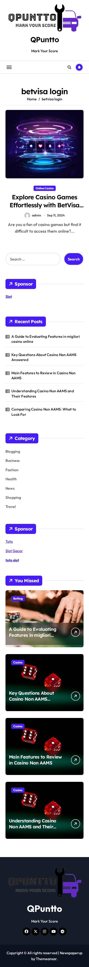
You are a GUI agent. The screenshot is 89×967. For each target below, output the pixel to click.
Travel (10, 506)
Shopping (13, 497)
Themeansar (46, 959)
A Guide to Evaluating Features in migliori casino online (45, 339)
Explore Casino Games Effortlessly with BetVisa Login (45, 205)
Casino (17, 662)
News (10, 488)
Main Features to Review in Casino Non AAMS (43, 375)
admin (36, 215)
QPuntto (44, 39)
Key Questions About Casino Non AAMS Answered (43, 357)
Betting (18, 598)
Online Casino (45, 188)
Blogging (12, 451)
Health (11, 479)
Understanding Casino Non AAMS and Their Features (42, 393)
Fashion (11, 470)
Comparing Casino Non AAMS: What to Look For (43, 411)
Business (12, 460)
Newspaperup (71, 953)
